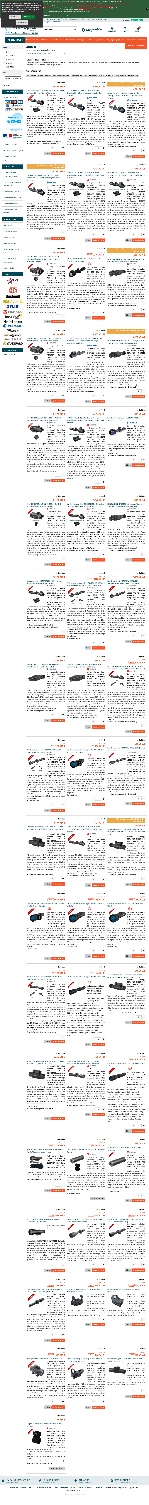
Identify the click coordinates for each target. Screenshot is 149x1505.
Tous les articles (30, 50)
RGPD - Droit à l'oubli (81, 1488)
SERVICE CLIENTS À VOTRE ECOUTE (10, 158)
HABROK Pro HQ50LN (115, 4)
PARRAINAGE (6, 85)
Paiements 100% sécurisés (58, 19)
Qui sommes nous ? (55, 22)
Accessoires (141, 46)
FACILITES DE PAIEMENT (9, 243)
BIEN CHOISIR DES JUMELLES (11, 191)
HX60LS (126, 4)
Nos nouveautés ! (32, 40)
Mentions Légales (18, 1488)
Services (87, 19)
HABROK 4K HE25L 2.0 (78, 4)
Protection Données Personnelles (52, 1488)
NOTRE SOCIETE (7, 225)
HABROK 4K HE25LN (64, 4)
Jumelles (89, 40)
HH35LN (90, 4)
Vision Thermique (57, 40)
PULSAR (89, 8)
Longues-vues (100, 40)
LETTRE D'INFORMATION (9, 354)
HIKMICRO (81, 8)
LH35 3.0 (110, 6)
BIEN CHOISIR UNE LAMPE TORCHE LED (10, 211)
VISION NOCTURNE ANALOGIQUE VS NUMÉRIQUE (12, 184)
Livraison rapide (51, 1480)
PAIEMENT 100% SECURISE (10, 98)
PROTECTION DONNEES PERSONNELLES (9, 260)
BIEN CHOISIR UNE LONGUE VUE (12, 197)
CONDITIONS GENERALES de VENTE (11, 251)
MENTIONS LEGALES (8, 268)
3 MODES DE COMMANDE (10, 231)
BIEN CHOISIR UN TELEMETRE (11, 203)
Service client (122, 1480)
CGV (31, 1488)
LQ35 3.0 (104, 6)
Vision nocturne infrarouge (75, 40)
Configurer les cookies (73, 1490)
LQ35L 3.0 (98, 6)
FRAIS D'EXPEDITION (9, 237)
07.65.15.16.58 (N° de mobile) (94, 29)
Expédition (75, 19)
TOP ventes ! (45, 40)
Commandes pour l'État (102, 19)
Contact (125, 31)
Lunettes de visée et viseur (136, 40)
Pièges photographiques (115, 40)
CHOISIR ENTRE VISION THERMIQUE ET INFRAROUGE (11, 174)
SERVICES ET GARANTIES (10, 145)
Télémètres (130, 46)
